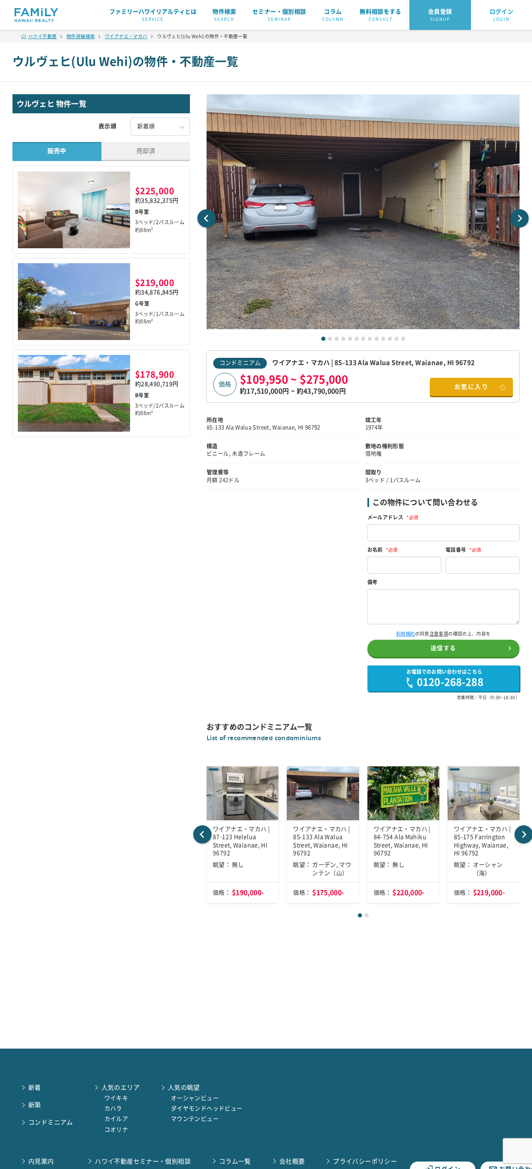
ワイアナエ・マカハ (126, 36)
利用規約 (405, 633)
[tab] (323, 339)
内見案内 (41, 1161)
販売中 (56, 151)
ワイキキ (116, 1098)
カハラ (113, 1108)
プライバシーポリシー (365, 1161)
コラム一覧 (235, 1161)
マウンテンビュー (195, 1119)
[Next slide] (519, 218)
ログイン (502, 15)
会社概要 (292, 1161)
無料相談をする (380, 15)
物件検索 (224, 15)
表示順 (107, 126)
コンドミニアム (240, 363)
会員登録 (440, 15)
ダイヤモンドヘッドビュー (207, 1108)
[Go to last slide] (206, 218)
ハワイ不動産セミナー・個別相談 (143, 1161)
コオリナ (116, 1129)
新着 (34, 1087)
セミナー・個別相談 (279, 15)
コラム (333, 15)
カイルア (116, 1119)
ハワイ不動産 (42, 36)
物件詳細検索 (80, 36)
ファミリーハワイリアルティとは (153, 15)
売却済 (145, 151)
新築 (34, 1105)
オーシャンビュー (195, 1098)
